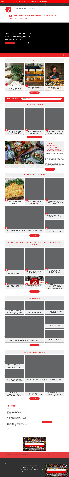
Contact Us (35, 469)
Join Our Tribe (47, 422)
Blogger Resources (24, 471)
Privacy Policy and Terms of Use (35, 471)
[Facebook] (6, 4)
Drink (21, 16)
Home (10, 16)
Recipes (38, 16)
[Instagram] (11, 4)
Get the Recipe (50, 169)
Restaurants (29, 16)
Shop (25, 18)
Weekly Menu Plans (49, 16)
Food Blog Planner (50, 4)
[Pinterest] (14, 4)
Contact (16, 8)
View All (34, 235)
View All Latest (34, 92)
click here (58, 54)
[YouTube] (17, 4)
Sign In (57, 4)
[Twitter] (8, 4)
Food (16, 16)
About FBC (21, 8)
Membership (34, 8)
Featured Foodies (16, 18)
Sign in (22, 469)
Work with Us (41, 4)
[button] (34, 1)
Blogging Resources (27, 8)
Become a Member (61, 4)
